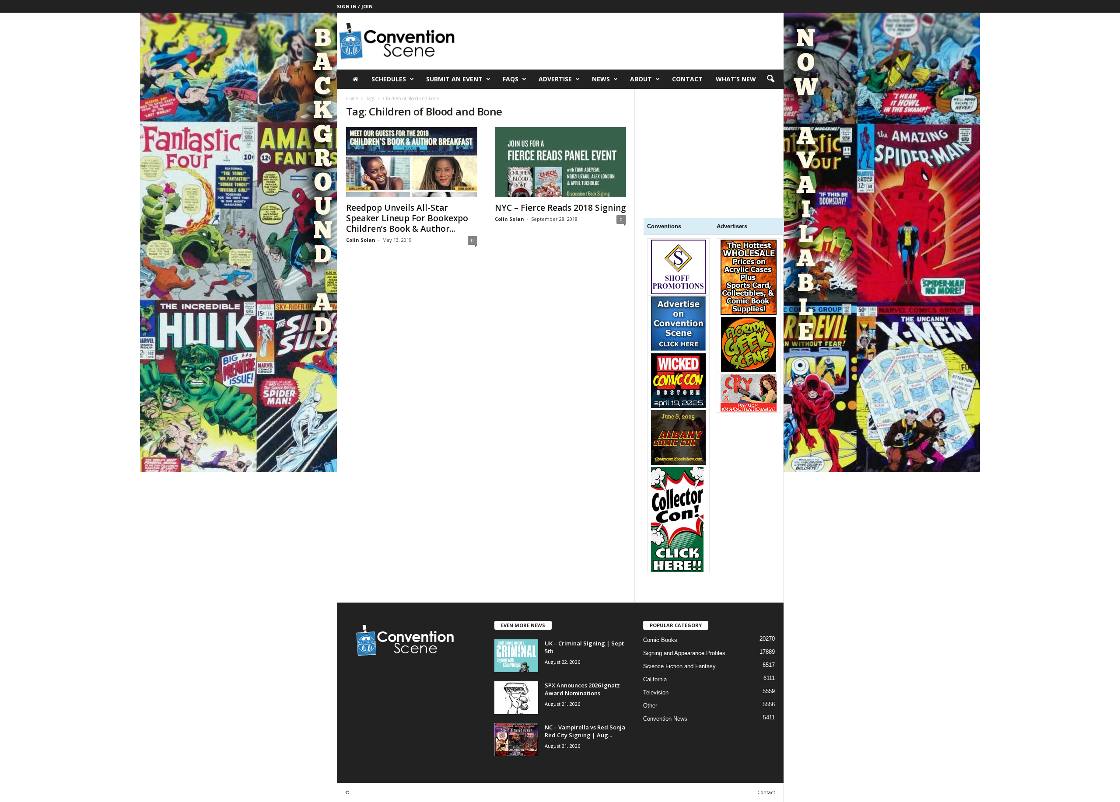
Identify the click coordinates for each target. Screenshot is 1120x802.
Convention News (665, 718)
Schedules (388, 79)
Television (655, 692)
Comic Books (660, 640)
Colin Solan (360, 240)
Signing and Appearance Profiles (684, 653)
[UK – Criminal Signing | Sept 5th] (516, 655)
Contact (687, 79)
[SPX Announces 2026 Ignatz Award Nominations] (516, 697)
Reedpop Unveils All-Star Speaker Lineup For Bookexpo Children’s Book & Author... (407, 218)
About (641, 79)
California (655, 679)
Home (352, 98)
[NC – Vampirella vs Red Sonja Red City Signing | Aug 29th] (516, 739)
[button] (770, 79)
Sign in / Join (355, 6)
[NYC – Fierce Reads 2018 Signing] (560, 162)
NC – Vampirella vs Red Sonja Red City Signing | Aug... (585, 731)
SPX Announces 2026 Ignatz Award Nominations (582, 689)
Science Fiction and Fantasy (679, 666)
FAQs (510, 79)
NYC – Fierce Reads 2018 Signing (560, 207)
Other (650, 705)
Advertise (555, 79)
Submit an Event (454, 79)
